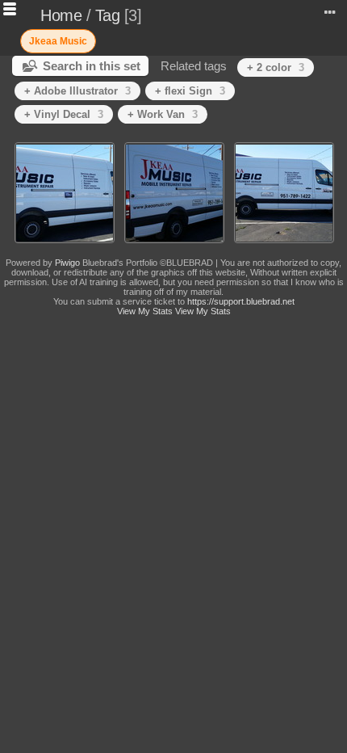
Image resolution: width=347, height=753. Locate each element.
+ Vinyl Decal (63, 114)
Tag (107, 15)
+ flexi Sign (190, 91)
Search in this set (91, 66)
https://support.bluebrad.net (241, 301)
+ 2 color (275, 67)
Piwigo (67, 262)
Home (61, 15)
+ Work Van (163, 114)
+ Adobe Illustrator (77, 91)
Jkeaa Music (58, 41)
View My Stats (145, 311)
